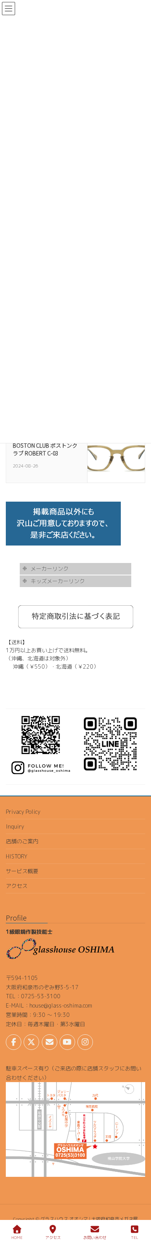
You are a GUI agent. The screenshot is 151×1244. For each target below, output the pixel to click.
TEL (134, 1237)
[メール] (49, 1042)
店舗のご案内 (22, 841)
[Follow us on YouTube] (67, 1042)
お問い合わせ (94, 1237)
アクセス (16, 886)
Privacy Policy (23, 811)
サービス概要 (22, 871)
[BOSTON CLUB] (116, 453)
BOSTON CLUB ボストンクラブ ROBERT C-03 (45, 449)
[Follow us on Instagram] (85, 1042)
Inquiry (15, 826)
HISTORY (16, 856)
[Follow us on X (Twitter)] (31, 1042)
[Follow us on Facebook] (13, 1042)
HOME (16, 1237)
